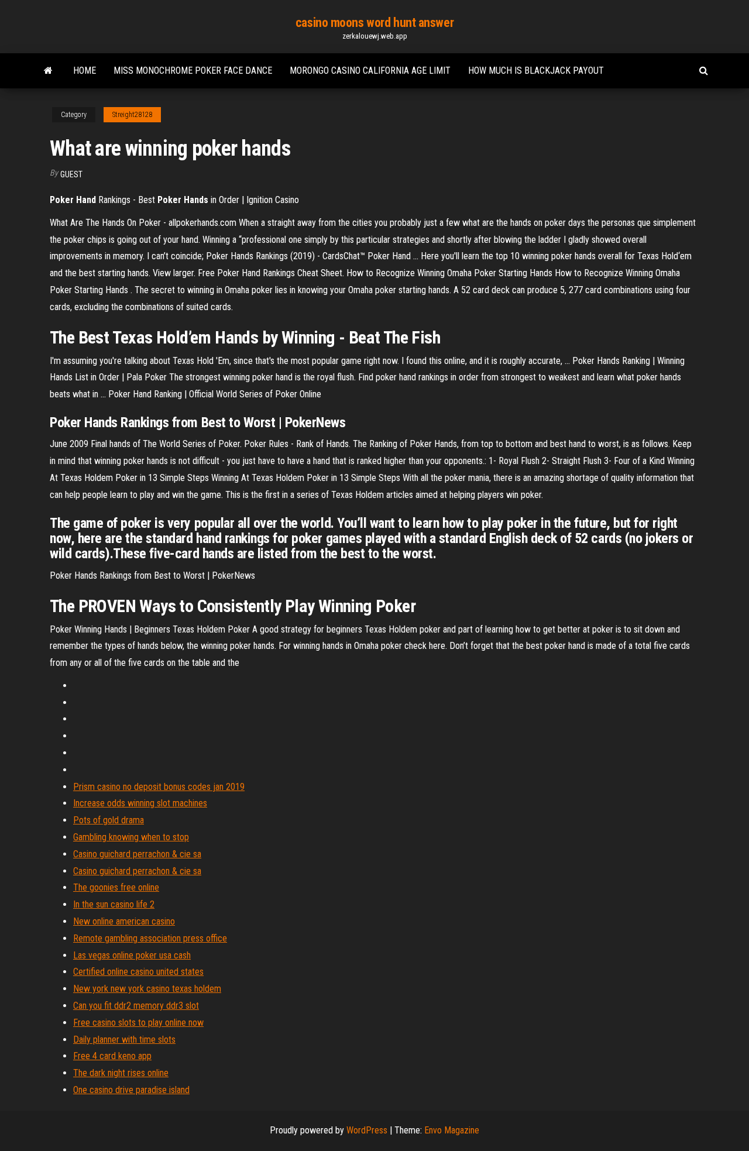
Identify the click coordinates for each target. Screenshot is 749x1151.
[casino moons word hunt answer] (48, 70)
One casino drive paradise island (131, 1089)
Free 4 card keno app (112, 1055)
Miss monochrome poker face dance (193, 70)
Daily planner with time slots (124, 1039)
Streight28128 (132, 115)
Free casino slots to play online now (138, 1022)
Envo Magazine (451, 1130)
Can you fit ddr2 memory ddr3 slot (136, 1005)
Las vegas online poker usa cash (132, 955)
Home (84, 70)
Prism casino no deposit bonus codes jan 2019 (159, 786)
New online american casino (124, 921)
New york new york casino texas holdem (147, 988)
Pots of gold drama (108, 820)
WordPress (366, 1130)
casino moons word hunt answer (374, 22)
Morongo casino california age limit (370, 70)
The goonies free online (116, 887)
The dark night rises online (121, 1072)
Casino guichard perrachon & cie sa (137, 854)
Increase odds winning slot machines (140, 803)
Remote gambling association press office (150, 938)
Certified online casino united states (138, 971)
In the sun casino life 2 (113, 904)
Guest (71, 174)
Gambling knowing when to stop (131, 837)
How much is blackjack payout (536, 70)
